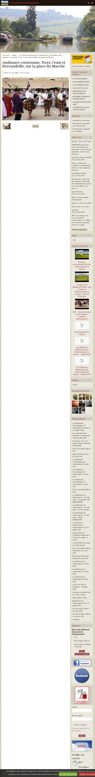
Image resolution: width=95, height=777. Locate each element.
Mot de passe (77, 716)
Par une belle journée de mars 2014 (81, 610)
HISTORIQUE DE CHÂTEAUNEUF (79, 92)
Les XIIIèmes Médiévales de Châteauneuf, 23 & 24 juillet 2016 (40, 55)
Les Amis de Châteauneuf (23, 2)
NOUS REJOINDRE (80, 79)
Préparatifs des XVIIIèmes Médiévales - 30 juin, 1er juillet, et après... (82, 536)
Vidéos (75, 385)
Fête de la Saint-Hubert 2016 (82, 491)
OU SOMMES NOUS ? (81, 85)
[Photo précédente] (6, 126)
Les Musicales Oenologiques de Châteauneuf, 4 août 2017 (80, 483)
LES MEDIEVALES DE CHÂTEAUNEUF (81, 108)
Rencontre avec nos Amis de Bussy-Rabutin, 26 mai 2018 (81, 443)
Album (14, 55)
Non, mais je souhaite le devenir (82, 645)
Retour (35, 126)
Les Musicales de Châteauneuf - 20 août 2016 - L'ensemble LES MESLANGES (81, 498)
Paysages (76, 619)
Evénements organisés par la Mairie (81, 130)
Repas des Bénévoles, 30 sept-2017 (81, 455)
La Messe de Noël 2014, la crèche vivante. (82, 593)
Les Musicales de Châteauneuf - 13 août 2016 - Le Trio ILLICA (81, 507)
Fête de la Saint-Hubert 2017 (82, 450)
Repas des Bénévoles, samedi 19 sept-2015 (81, 557)
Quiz (74, 240)
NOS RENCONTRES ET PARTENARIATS (81, 98)
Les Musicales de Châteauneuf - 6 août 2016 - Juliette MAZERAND (81, 516)
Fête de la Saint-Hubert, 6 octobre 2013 (82, 615)
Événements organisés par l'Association (81, 124)
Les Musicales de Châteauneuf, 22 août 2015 (81, 563)
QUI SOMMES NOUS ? (81, 82)
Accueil (6, 55)
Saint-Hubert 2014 (80, 598)
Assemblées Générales (81, 120)
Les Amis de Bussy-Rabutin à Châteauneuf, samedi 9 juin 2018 (81, 435)
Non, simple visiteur (82, 641)
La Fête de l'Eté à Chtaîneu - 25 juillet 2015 (80, 587)
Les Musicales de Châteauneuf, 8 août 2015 (80, 579)
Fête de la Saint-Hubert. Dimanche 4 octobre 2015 (82, 550)
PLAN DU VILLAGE (80, 88)
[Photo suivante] (64, 126)
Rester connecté (80, 725)
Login (74, 707)
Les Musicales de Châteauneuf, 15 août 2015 (81, 571)
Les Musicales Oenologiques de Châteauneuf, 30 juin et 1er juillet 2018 (81, 426)
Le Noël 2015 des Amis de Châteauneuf (81, 544)
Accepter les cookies (68, 774)
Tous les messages (80, 229)
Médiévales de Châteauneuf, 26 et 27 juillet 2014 (81, 603)
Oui (75, 637)
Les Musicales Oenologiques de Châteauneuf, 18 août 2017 (81, 462)
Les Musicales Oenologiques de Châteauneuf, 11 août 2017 (80, 473)
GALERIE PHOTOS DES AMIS (82, 103)
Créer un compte (77, 728)
